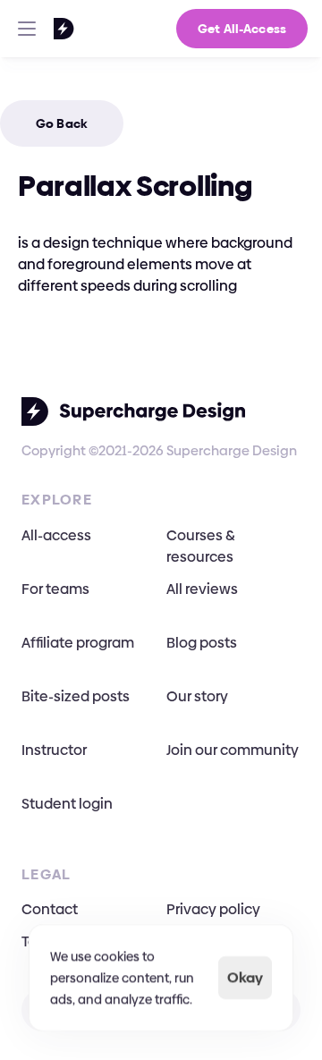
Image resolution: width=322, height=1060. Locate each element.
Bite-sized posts (75, 696)
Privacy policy (213, 909)
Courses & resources (202, 546)
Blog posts (201, 642)
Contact (49, 909)
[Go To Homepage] (40, 28)
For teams (55, 589)
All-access (56, 535)
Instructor (54, 750)
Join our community (232, 750)
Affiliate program (77, 642)
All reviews (202, 589)
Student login (67, 803)
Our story (197, 696)
